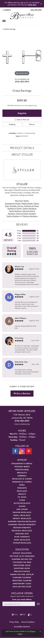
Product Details (22, 148)
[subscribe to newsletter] (38, 604)
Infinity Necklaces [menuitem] (22, 518)
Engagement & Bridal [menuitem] (21, 463)
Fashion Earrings (9, 29)
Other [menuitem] (22, 500)
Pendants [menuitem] (22, 488)
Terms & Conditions (28, 622)
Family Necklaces (15, 211)
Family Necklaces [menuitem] (22, 515)
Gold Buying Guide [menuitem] (22, 586)
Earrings (20, 206)
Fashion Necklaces (29, 208)
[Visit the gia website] (15, 614)
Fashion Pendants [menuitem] (22, 527)
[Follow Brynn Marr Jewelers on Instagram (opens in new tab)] (22, 451)
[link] (36, 10)
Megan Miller (20, 294)
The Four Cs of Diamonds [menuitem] (22, 556)
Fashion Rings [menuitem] (22, 469)
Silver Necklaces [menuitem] (22, 503)
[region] (22, 56)
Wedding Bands (27, 203)
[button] (6, 10)
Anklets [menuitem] (22, 494)
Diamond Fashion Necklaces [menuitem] (22, 521)
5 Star (19, 231)
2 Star (19, 238)
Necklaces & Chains (31, 206)
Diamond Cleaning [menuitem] (22, 577)
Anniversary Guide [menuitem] (22, 583)
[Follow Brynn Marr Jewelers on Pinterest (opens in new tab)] (29, 451)
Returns (32, 124)
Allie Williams (20, 318)
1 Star (19, 240)
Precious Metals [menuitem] (22, 571)
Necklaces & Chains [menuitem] (22, 479)
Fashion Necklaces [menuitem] (22, 512)
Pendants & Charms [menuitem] (22, 482)
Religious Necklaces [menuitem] (22, 530)
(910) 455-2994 (22, 81)
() (37, 231)
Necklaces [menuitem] (22, 491)
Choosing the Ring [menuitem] (22, 562)
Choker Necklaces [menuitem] (22, 543)
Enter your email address (22, 599)
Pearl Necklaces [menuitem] (22, 540)
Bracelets (13, 206)
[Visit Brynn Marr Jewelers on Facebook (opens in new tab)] (15, 451)
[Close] (41, 3)
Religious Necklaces (30, 216)
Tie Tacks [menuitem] (22, 497)
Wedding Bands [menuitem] (22, 466)
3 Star (19, 236)
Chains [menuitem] (22, 506)
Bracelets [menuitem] (22, 472)
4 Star (19, 233)
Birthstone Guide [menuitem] (22, 565)
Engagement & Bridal (12, 203)
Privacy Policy (14, 622)
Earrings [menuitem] (22, 476)
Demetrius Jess (21, 362)
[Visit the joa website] (30, 614)
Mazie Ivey (19, 266)
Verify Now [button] (32, 5)
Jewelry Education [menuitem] (22, 553)
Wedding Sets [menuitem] (22, 533)
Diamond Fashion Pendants (26, 214)
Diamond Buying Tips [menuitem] (22, 559)
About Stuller (22, 154)
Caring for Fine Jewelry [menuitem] (22, 574)
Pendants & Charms (14, 208)
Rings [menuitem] (22, 485)
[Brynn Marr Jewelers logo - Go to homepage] (22, 15)
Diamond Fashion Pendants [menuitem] (21, 524)
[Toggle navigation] (4, 21)
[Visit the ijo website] (23, 614)
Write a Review (22, 393)
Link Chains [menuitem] (22, 509)
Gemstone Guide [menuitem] (22, 568)
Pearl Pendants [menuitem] (22, 537)
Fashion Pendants (13, 216)
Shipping (12, 124)
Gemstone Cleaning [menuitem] (22, 580)
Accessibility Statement (22, 627)
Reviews (22, 224)
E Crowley (19, 338)
